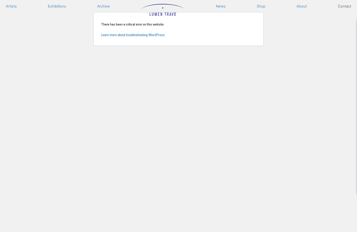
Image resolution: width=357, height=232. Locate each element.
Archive (103, 6)
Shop (261, 6)
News (221, 6)
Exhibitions (57, 6)
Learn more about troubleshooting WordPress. (133, 35)
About (302, 6)
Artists (11, 6)
